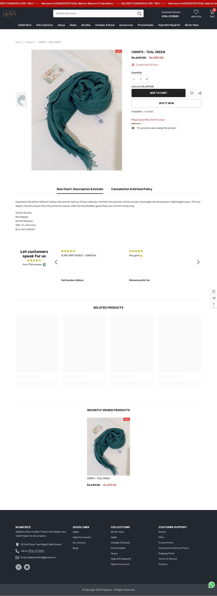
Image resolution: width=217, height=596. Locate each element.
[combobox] (94, 13)
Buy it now (166, 103)
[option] (76, 110)
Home (19, 42)
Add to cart (158, 92)
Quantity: (137, 72)
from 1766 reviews (32, 264)
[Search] (98, 13)
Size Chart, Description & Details (80, 189)
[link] (192, 93)
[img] (34, 260)
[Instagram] (27, 567)
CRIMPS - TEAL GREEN (98, 478)
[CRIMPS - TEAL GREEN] (108, 447)
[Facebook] (19, 567)
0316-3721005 (36, 551)
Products (30, 42)
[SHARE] (198, 93)
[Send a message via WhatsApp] (211, 585)
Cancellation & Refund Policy (131, 189)
